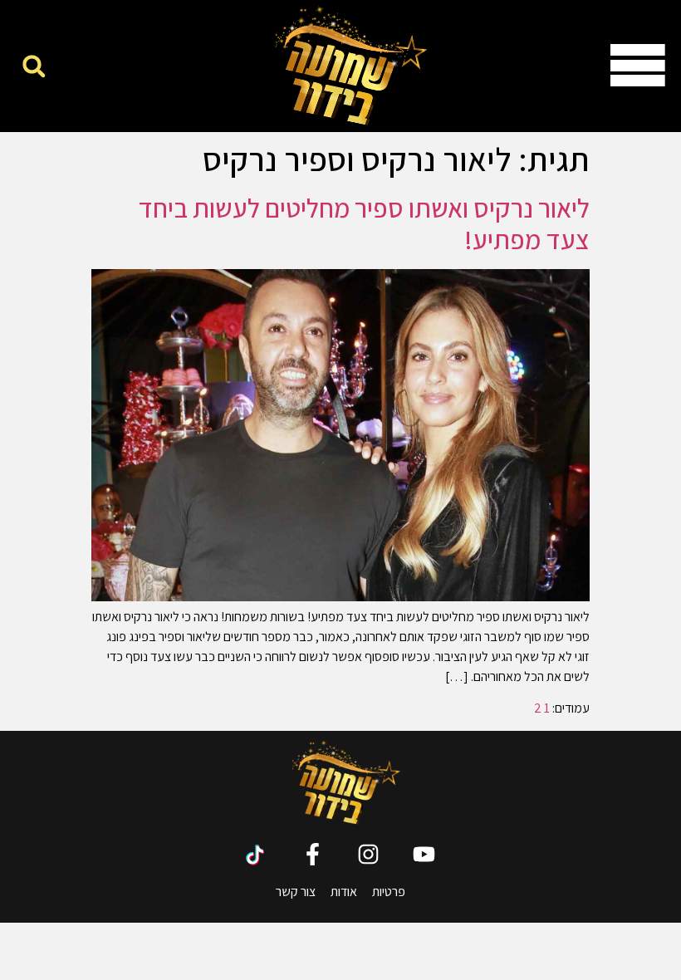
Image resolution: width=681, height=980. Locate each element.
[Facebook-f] (312, 854)
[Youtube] (424, 854)
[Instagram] (368, 854)
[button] (33, 66)
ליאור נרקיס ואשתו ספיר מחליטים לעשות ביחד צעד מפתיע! (364, 223)
